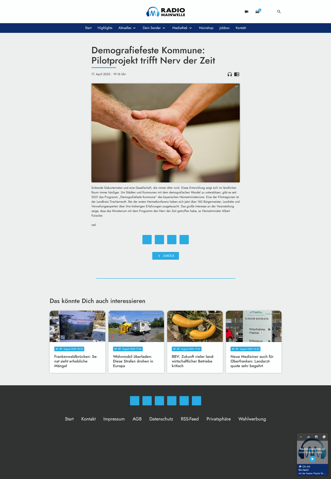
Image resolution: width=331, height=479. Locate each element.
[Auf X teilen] (159, 239)
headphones (229, 74)
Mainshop (206, 27)
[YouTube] (77, 11)
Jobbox (225, 27)
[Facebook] (61, 11)
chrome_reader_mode (236, 74)
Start (88, 27)
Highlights (105, 27)
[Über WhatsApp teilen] (171, 239)
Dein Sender (152, 27)
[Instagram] (69, 11)
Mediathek (179, 27)
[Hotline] (92, 11)
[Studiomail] (84, 11)
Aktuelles (124, 27)
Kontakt (241, 27)
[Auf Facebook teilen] (147, 239)
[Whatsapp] (53, 11)
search (279, 11)
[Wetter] (268, 11)
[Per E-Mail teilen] (184, 239)
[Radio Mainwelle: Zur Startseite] (165, 11)
